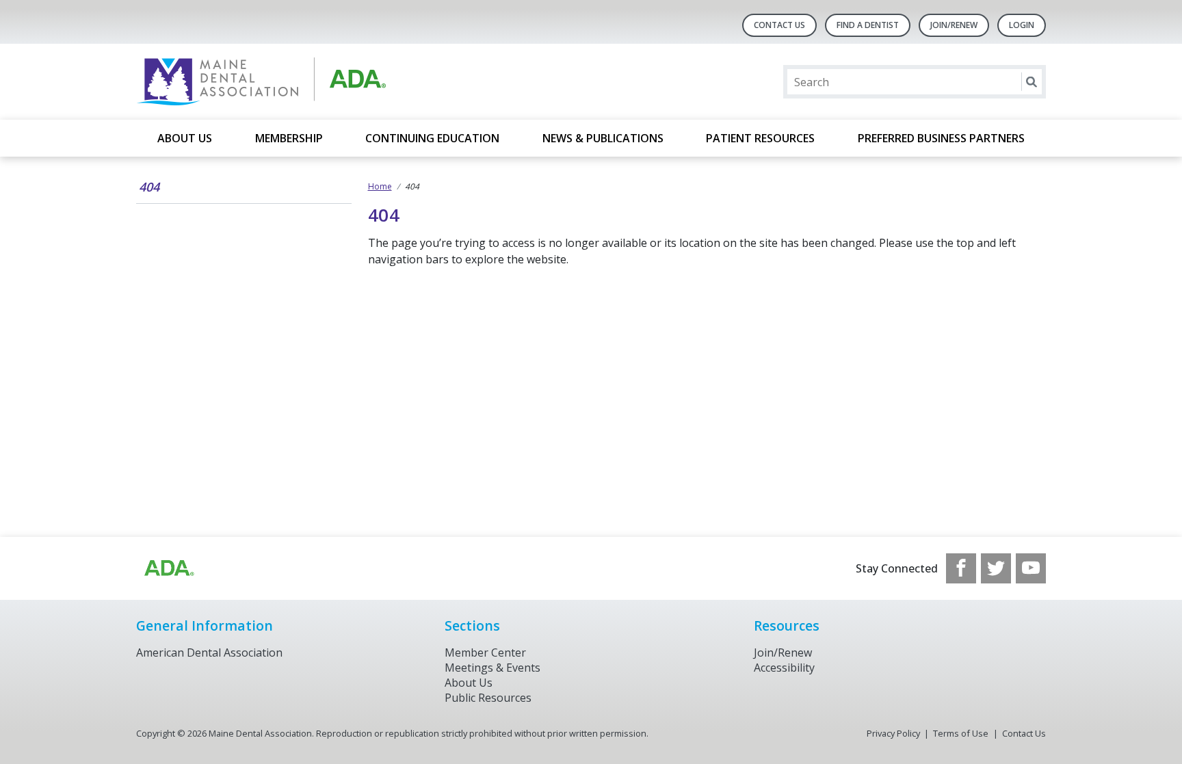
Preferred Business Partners (941, 138)
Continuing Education (432, 138)
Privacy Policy (893, 733)
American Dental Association (209, 652)
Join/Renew (953, 25)
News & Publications (603, 138)
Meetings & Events (492, 667)
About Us (184, 138)
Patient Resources (760, 138)
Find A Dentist (868, 25)
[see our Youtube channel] (1031, 568)
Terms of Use (960, 733)
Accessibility (784, 667)
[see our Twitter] (996, 568)
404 (149, 187)
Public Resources (488, 697)
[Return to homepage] (313, 81)
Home (380, 186)
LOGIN (1021, 25)
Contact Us (779, 25)
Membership (289, 138)
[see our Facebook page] (961, 568)
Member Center (485, 652)
